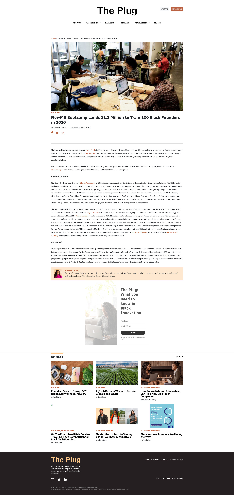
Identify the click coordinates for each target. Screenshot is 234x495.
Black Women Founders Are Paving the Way (161, 436)
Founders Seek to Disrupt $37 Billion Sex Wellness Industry (69, 392)
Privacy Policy (177, 478)
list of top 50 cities (88, 153)
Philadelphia (67, 431)
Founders (55, 112)
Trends (109, 431)
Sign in (180, 460)
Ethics (165, 460)
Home (53, 39)
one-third (90, 150)
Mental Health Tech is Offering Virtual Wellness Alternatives (114, 436)
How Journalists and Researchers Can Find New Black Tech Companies (160, 394)
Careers (173, 460)
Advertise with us (163, 478)
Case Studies (92, 23)
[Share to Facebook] (52, 133)
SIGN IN (164, 9)
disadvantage (56, 170)
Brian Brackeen (81, 216)
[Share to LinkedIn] (63, 133)
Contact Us (157, 460)
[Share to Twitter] (57, 133)
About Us (77, 23)
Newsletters (141, 23)
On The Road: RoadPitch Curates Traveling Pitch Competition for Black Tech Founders (70, 437)
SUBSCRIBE (177, 9)
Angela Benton (92, 213)
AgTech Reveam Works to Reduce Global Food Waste (116, 392)
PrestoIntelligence (139, 232)
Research (125, 23)
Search (157, 23)
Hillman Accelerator (87, 183)
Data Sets (109, 23)
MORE (178, 357)
